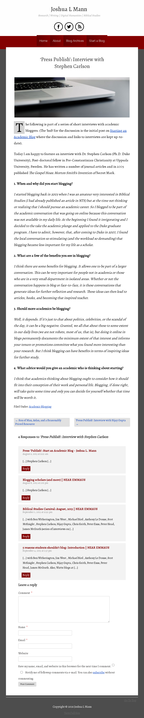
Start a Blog (97, 40)
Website (23, 653)
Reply (26, 469)
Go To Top (130, 700)
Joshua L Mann (69, 9)
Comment (25, 593)
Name (23, 627)
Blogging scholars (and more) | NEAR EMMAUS (54, 480)
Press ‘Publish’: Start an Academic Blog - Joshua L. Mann (59, 450)
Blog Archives (75, 40)
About (57, 40)
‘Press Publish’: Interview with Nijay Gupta (101, 422)
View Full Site (72, 713)
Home (43, 40)
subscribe (99, 672)
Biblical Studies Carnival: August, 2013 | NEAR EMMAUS (60, 509)
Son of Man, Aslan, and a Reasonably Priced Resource (38, 422)
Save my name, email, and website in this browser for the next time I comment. (64, 666)
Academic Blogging (40, 407)
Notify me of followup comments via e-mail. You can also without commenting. (66, 676)
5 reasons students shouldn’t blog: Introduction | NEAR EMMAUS (66, 547)
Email (22, 640)
